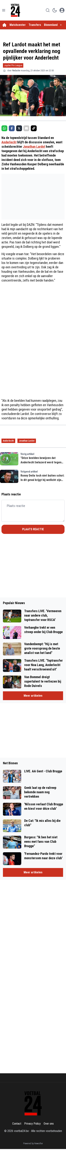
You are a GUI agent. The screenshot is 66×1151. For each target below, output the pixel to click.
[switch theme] (54, 10)
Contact (16, 1123)
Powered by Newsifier (33, 1143)
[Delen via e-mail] (26, 128)
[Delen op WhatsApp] (4, 128)
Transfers (35, 25)
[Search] (47, 10)
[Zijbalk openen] (3, 10)
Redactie (16, 70)
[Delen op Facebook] (12, 128)
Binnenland (51, 25)
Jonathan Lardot (34, 146)
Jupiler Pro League (13, 65)
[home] (4, 25)
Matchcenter (18, 25)
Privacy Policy (32, 1123)
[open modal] (62, 10)
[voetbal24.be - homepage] (15, 10)
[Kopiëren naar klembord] (34, 128)
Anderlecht (8, 142)
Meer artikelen (33, 695)
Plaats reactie (33, 529)
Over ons (49, 1123)
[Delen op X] (19, 128)
